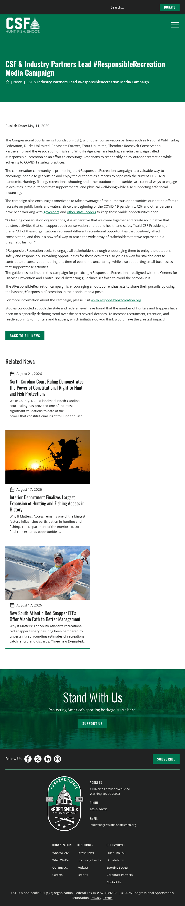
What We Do (60, 860)
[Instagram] (57, 759)
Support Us (92, 723)
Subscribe (166, 758)
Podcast (82, 867)
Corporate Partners (120, 875)
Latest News (85, 853)
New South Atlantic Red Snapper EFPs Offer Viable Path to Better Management (46, 615)
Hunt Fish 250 (116, 853)
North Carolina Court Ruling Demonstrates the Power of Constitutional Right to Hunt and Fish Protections (46, 387)
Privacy (96, 898)
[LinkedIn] (47, 759)
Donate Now (115, 860)
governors (51, 212)
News (18, 81)
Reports (82, 875)
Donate (169, 7)
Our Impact (60, 867)
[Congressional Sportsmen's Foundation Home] (22, 25)
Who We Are (60, 853)
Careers (57, 875)
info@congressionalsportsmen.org (113, 825)
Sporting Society (118, 867)
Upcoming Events (89, 860)
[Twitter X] (38, 759)
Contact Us (114, 882)
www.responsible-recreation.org (116, 300)
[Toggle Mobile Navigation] (175, 25)
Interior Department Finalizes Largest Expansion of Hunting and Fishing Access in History (47, 503)
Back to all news (25, 335)
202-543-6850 (98, 809)
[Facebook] (28, 759)
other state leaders (81, 212)
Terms (108, 898)
